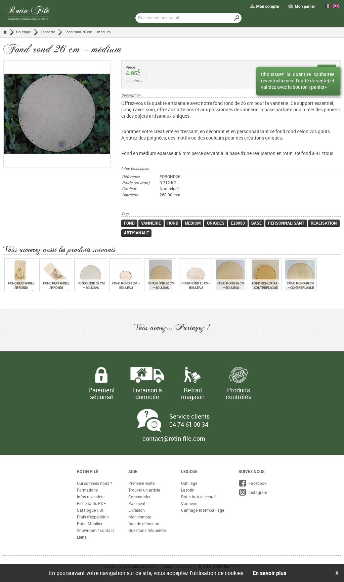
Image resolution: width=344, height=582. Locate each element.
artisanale (136, 232)
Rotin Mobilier (89, 523)
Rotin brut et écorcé (198, 496)
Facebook (256, 483)
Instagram (257, 492)
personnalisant (286, 223)
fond (129, 223)
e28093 (238, 223)
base (256, 223)
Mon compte (139, 516)
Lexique (189, 471)
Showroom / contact (95, 530)
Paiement (136, 503)
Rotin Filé (87, 471)
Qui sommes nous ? (94, 483)
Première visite (141, 483)
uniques (215, 223)
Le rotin (188, 490)
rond (172, 223)
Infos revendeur (91, 496)
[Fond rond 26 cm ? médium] (62, 113)
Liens (81, 537)
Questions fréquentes (147, 530)
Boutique (23, 31)
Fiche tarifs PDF (91, 503)
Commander (139, 496)
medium (193, 223)
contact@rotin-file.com (173, 438)
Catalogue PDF (90, 510)
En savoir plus (269, 573)
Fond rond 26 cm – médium (87, 31)
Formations (87, 490)
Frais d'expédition (93, 516)
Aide (132, 471)
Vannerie (47, 31)
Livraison (136, 510)
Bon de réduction (143, 523)
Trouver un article (144, 490)
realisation (324, 223)
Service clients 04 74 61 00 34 (189, 420)
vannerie (151, 223)
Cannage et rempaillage (202, 510)
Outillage (189, 483)
